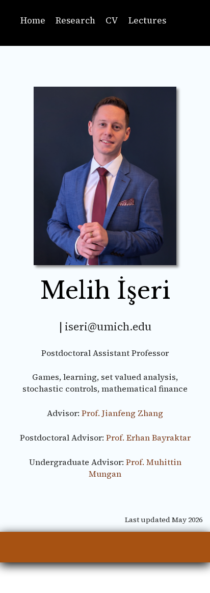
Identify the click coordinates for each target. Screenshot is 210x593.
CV (112, 20)
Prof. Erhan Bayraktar (148, 437)
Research (75, 20)
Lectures (147, 20)
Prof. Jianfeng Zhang (122, 413)
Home (32, 20)
